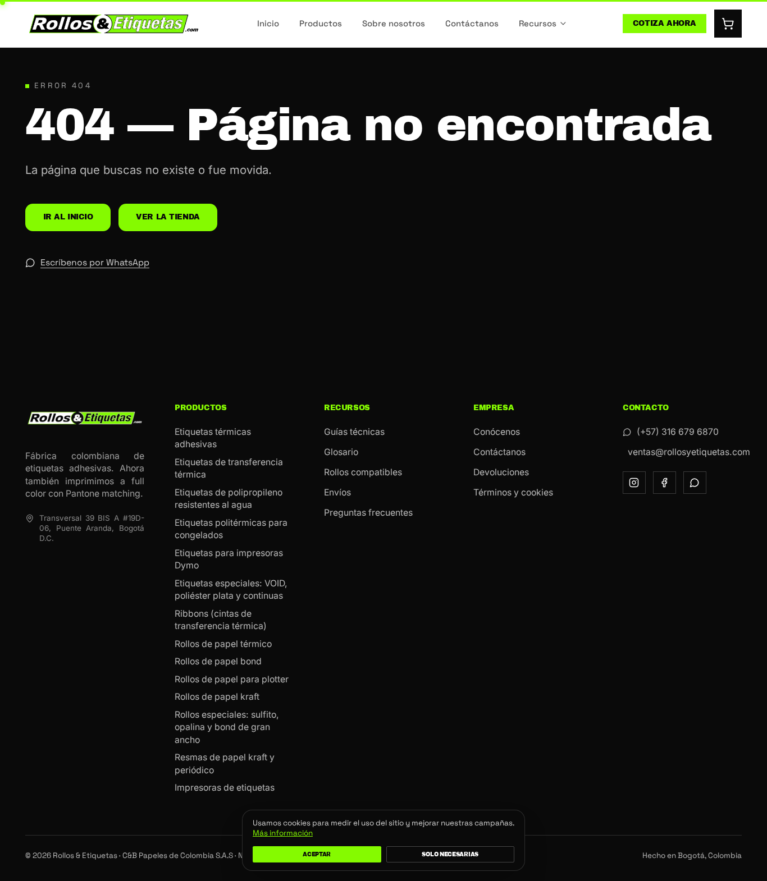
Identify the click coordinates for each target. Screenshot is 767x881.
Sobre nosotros (393, 23)
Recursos (537, 23)
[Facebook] (664, 482)
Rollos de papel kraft (217, 696)
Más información (283, 833)
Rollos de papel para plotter (232, 679)
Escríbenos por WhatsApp (94, 262)
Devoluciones (501, 472)
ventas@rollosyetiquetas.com (685, 452)
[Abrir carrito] (728, 24)
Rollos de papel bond (218, 661)
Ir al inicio (68, 217)
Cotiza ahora (664, 23)
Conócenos (496, 431)
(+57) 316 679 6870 (678, 431)
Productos (320, 23)
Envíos (337, 492)
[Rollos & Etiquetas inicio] (113, 23)
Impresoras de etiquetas (225, 787)
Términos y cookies (513, 492)
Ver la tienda (168, 217)
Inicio (268, 23)
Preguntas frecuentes (368, 512)
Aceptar (317, 854)
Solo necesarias (450, 854)
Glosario (341, 452)
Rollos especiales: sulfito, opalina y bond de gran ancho (227, 727)
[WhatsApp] (694, 482)
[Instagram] (634, 482)
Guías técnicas (354, 431)
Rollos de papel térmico (223, 644)
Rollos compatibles (363, 472)
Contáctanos (472, 23)
